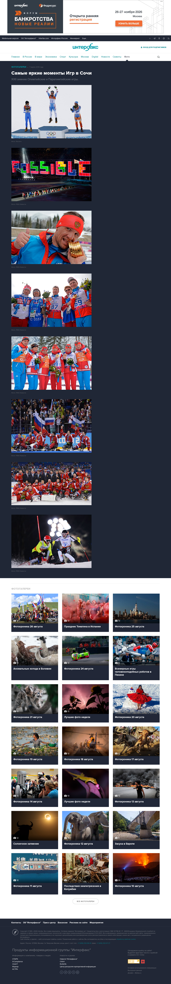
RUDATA (63, 964)
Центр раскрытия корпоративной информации (78, 967)
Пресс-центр (49, 922)
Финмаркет (75, 38)
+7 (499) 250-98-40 (84, 943)
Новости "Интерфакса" (68, 959)
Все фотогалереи (85, 901)
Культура (73, 57)
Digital (95, 57)
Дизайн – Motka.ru (134, 973)
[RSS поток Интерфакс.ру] (73, 972)
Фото (127, 57)
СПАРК (15, 959)
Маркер (15, 967)
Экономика (51, 57)
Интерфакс (85, 47)
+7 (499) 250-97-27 (103, 943)
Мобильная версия (10, 38)
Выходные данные (135, 970)
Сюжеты (117, 57)
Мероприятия (96, 922)
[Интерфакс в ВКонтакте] (69, 972)
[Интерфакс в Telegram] (65, 972)
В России (27, 57)
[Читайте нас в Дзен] (61, 972)
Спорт (63, 57)
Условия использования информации (142, 968)
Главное (15, 57)
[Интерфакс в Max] (77, 972)
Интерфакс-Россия (59, 38)
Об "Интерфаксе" (28, 38)
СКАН (62, 962)
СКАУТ (15, 964)
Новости (105, 57)
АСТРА (15, 969)
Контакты (16, 922)
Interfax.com (44, 38)
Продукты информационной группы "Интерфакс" (51, 950)
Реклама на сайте (79, 922)
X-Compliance (17, 962)
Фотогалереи (18, 67)
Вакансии (62, 922)
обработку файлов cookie (126, 939)
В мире (38, 57)
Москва (85, 57)
